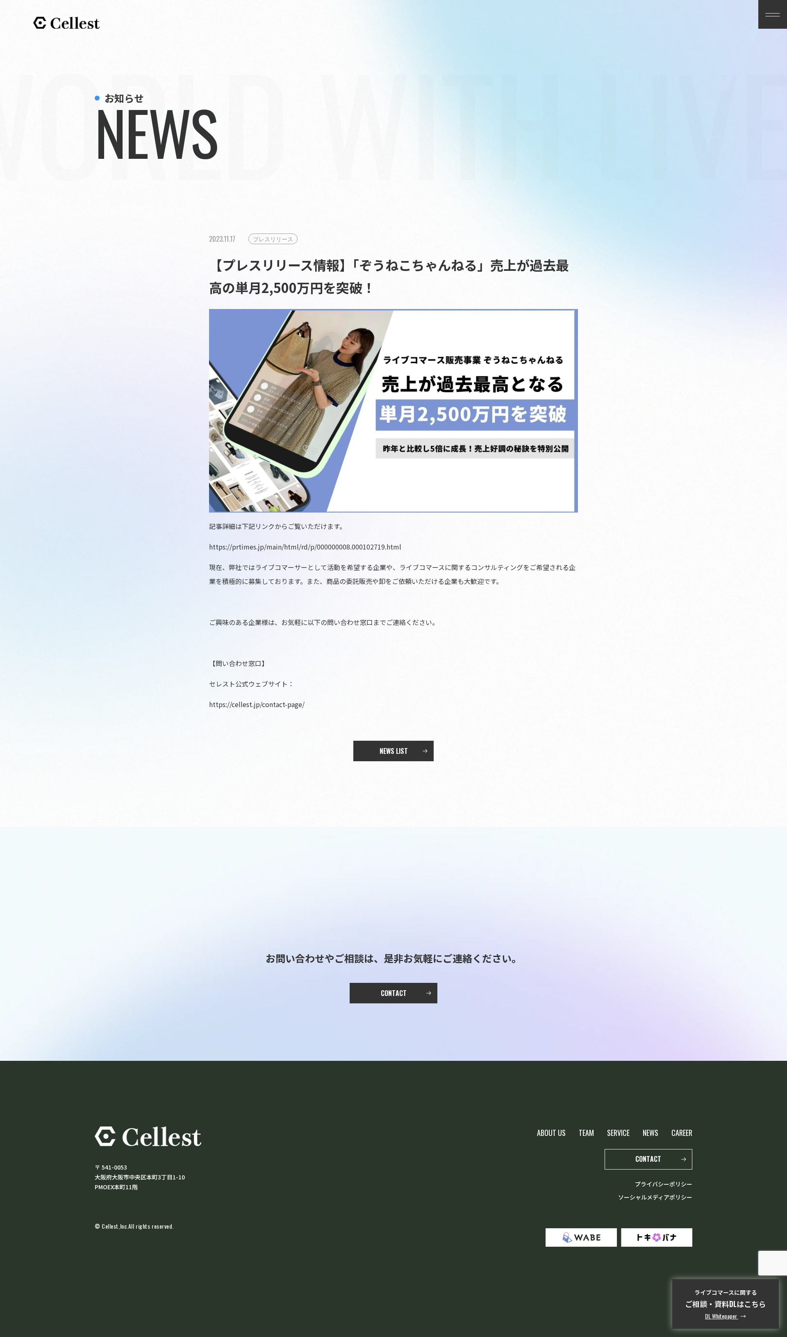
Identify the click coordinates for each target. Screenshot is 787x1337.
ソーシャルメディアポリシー (655, 1197)
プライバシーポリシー (663, 1184)
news (650, 1132)
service (618, 1132)
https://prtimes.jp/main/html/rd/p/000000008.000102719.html (305, 547)
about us (551, 1132)
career (681, 1132)
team (586, 1132)
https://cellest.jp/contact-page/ (257, 704)
